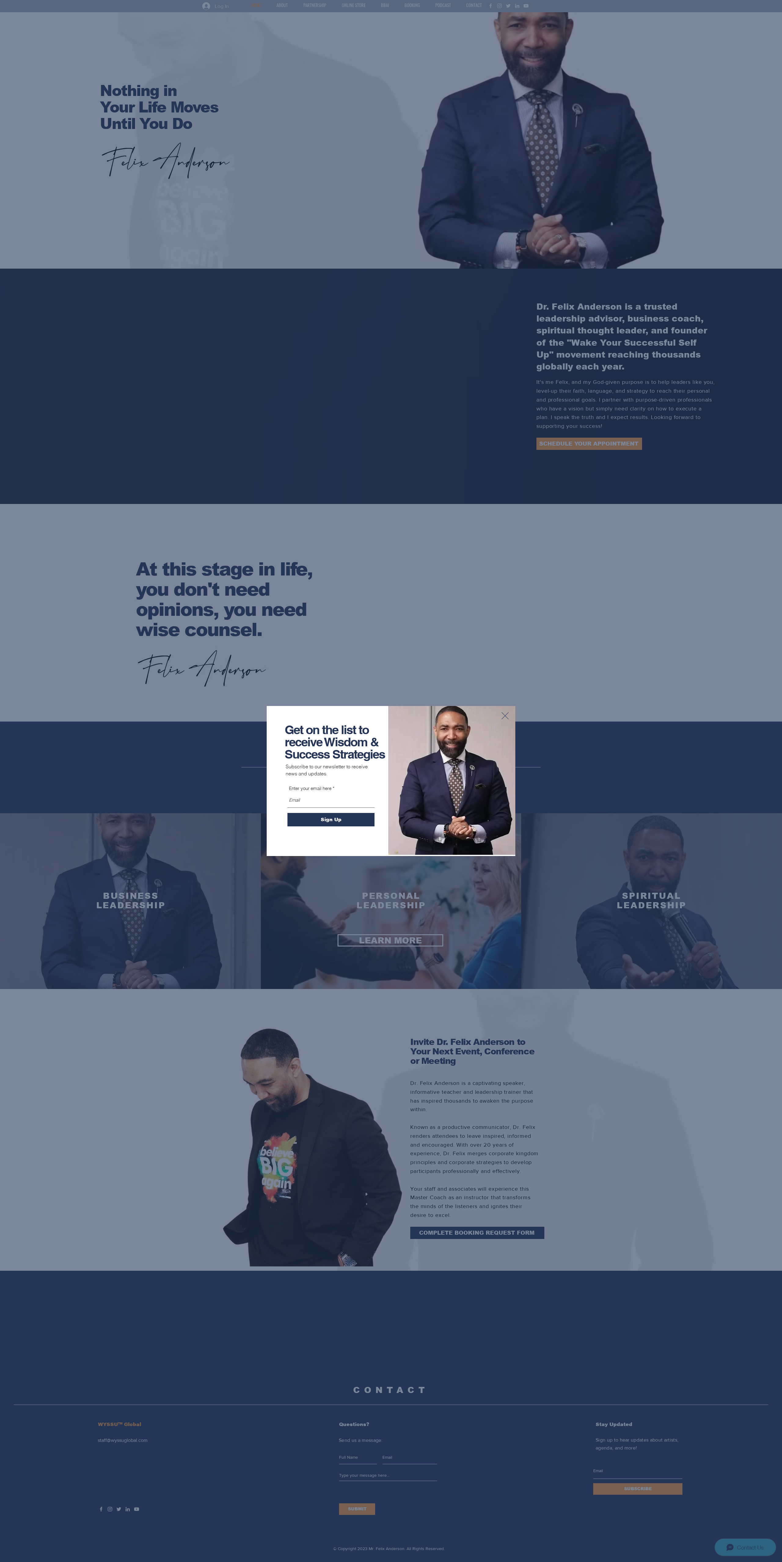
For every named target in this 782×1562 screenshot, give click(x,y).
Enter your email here (310, 788)
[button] (505, 716)
